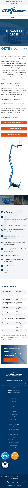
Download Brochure (14, 128)
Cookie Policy (14, 417)
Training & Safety (14, 445)
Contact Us (14, 422)
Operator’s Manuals (14, 447)
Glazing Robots (14, 432)
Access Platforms (14, 429)
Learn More (9, 360)
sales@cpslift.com (15, 392)
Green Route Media (16, 485)
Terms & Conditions (14, 419)
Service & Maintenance (14, 440)
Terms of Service (16, 482)
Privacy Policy (14, 414)
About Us (14, 401)
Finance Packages (14, 442)
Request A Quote (14, 134)
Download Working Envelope (14, 122)
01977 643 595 (16, 390)
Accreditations (14, 409)
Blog (14, 406)
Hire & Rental (14, 426)
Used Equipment (14, 434)
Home (14, 398)
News (14, 403)
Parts (14, 437)
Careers (14, 411)
